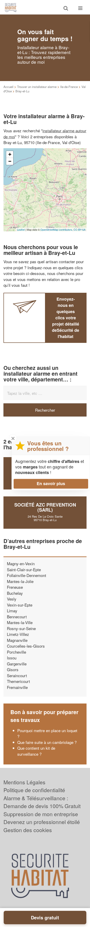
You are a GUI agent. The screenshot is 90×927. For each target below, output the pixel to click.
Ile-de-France (69, 87)
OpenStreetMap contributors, (57, 229)
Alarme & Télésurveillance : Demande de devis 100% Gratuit (42, 802)
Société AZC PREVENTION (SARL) (45, 507)
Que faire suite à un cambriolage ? (47, 742)
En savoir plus (51, 483)
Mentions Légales (24, 782)
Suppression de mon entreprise (40, 814)
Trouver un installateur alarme (37, 87)
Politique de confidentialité (34, 790)
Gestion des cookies (27, 830)
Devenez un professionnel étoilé (41, 822)
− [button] (9, 161)
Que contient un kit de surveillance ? (36, 751)
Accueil (8, 87)
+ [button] (9, 154)
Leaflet (21, 229)
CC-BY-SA (79, 229)
